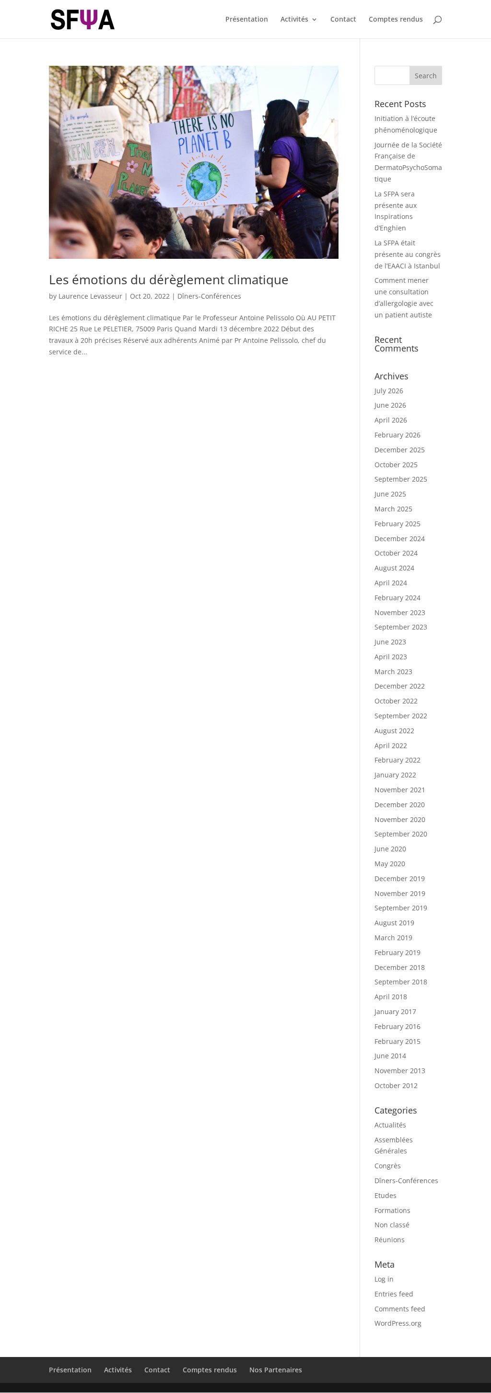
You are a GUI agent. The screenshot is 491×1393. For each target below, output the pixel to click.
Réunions (389, 1239)
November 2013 (399, 1070)
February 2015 (397, 1041)
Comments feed (399, 1308)
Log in (384, 1279)
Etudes (385, 1195)
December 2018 (399, 967)
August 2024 (394, 567)
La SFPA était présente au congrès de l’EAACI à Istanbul (407, 254)
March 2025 (393, 508)
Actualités (390, 1124)
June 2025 (390, 493)
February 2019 (397, 952)
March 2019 (393, 937)
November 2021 (399, 789)
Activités (294, 20)
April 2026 (390, 419)
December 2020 (399, 804)
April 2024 (390, 582)
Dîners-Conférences (209, 296)
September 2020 (400, 833)
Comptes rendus (396, 20)
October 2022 (396, 700)
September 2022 (400, 715)
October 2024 (396, 552)
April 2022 (390, 745)
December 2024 (399, 538)
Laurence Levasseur (90, 296)
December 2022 (399, 685)
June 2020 (390, 848)
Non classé (391, 1224)
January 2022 (395, 774)
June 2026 (390, 405)
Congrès (387, 1165)
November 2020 (399, 819)
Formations (392, 1210)
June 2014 (390, 1055)
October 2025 (396, 464)
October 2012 (396, 1085)
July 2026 (388, 390)
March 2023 (393, 671)
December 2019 (399, 878)
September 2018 (400, 981)
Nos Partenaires (275, 1369)
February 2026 (397, 434)
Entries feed (393, 1293)
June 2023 (390, 641)
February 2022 (397, 759)
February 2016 (397, 1026)
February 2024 (397, 597)
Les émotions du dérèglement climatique (169, 279)
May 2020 (389, 863)
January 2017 (395, 1011)
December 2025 (399, 449)
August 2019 (394, 922)
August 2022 (394, 730)
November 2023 (399, 612)
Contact (343, 20)
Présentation (246, 20)
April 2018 (390, 996)
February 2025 (397, 523)
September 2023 (400, 626)
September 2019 (400, 907)
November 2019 (399, 893)
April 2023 (390, 656)
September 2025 (400, 479)
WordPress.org (397, 1323)
